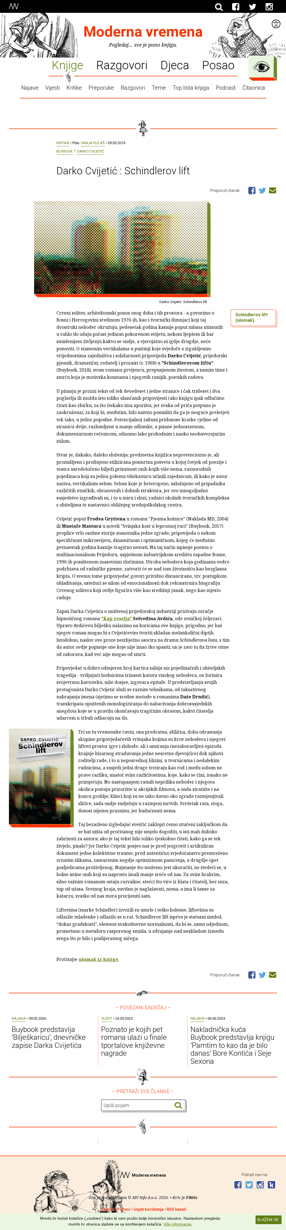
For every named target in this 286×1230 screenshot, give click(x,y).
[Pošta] (272, 189)
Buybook (64, 151)
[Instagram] (269, 7)
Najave (30, 87)
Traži (178, 1105)
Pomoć (123, 1209)
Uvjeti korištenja (149, 1209)
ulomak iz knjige (98, 959)
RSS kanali (176, 1209)
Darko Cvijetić (90, 151)
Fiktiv (191, 1197)
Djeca (174, 64)
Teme (159, 87)
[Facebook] (236, 7)
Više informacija (177, 1224)
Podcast (226, 87)
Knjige (67, 64)
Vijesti (52, 87)
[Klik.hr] (271, 1185)
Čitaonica (253, 87)
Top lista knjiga (191, 87)
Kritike (74, 87)
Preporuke (101, 87)
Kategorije (261, 67)
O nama (107, 1209)
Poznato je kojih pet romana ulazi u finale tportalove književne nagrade (134, 1041)
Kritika (62, 143)
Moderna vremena (143, 31)
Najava (19, 1018)
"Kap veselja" (116, 618)
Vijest (106, 1018)
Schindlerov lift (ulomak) (251, 317)
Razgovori (121, 64)
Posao (218, 64)
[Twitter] (252, 7)
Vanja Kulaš (93, 143)
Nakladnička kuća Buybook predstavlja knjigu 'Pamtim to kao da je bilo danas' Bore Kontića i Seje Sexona (232, 1045)
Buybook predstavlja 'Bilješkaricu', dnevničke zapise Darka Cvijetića (49, 1037)
